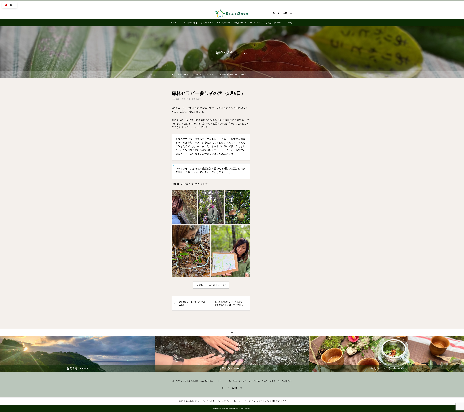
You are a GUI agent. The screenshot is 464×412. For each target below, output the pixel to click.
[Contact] (291, 13)
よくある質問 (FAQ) (273, 23)
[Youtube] (285, 13)
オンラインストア (257, 23)
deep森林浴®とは (190, 23)
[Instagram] (273, 13)
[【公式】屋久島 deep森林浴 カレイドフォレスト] (232, 13)
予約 (290, 23)
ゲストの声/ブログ (224, 23)
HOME (173, 23)
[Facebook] (278, 13)
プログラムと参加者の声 (191, 99)
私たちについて (240, 23)
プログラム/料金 (207, 23)
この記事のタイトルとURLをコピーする (211, 285)
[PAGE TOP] (232, 332)
